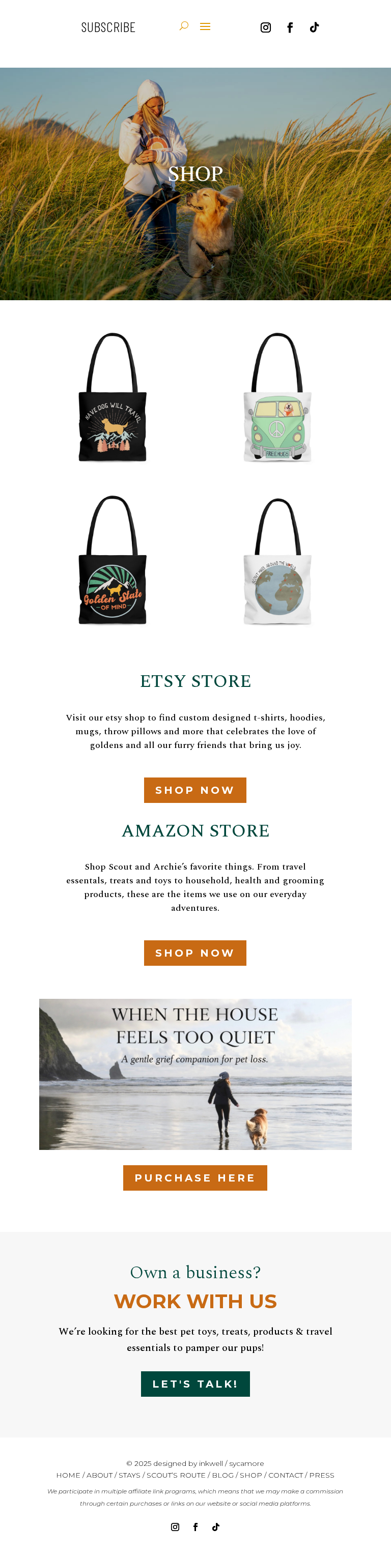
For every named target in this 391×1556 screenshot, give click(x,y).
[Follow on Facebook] (290, 27)
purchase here (195, 1178)
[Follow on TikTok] (314, 27)
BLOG (223, 1475)
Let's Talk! (195, 1384)
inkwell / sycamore (231, 1463)
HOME (68, 1475)
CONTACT (285, 1475)
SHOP (251, 1475)
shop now (195, 790)
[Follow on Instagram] (266, 27)
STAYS (131, 1475)
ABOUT (100, 1475)
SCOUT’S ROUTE (176, 1475)
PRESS (321, 1475)
